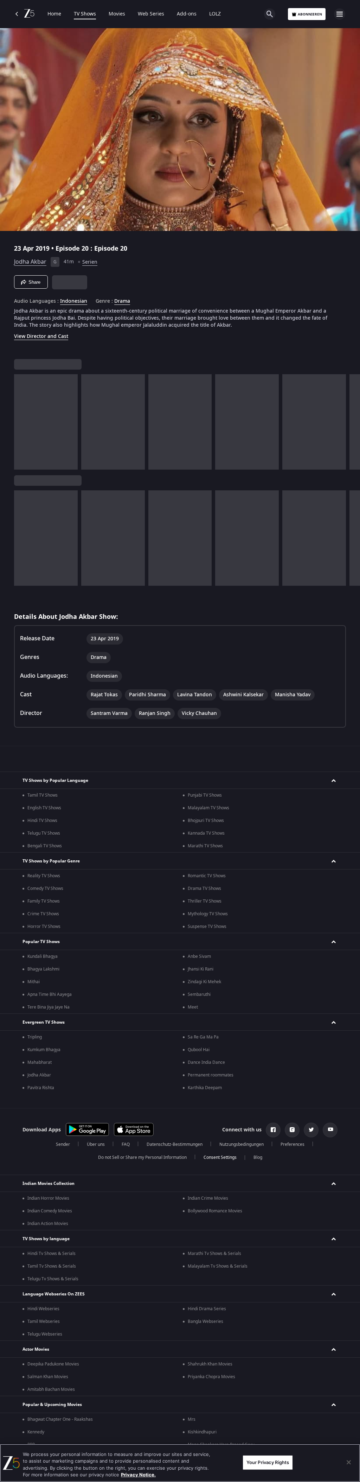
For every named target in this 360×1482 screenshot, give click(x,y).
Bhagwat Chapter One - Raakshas (60, 1419)
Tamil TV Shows (42, 795)
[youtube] (330, 1130)
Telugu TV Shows (43, 833)
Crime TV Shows (43, 914)
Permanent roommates (210, 1075)
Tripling (34, 1037)
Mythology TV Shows (208, 914)
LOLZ (215, 14)
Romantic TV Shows (207, 876)
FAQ (126, 1144)
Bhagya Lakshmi (43, 969)
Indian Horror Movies (48, 1198)
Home (54, 14)
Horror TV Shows (43, 926)
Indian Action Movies (47, 1223)
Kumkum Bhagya (43, 1050)
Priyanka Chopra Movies (211, 1377)
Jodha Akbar (30, 262)
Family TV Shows (43, 901)
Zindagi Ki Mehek (204, 982)
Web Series (151, 14)
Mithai (33, 982)
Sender (63, 1144)
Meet (193, 1007)
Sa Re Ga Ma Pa (203, 1037)
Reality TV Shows (43, 876)
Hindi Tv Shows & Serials (51, 1253)
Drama (122, 301)
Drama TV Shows (204, 888)
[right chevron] (21, 422)
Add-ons (187, 14)
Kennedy (35, 1432)
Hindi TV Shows (42, 820)
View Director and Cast (41, 336)
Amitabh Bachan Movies (51, 1389)
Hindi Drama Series (207, 1309)
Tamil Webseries (43, 1321)
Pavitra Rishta (40, 1088)
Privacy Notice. (138, 1474)
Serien (89, 262)
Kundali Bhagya (42, 956)
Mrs (191, 1419)
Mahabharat (39, 1062)
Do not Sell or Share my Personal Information (142, 1157)
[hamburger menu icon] (339, 14)
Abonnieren (310, 14)
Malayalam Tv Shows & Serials (218, 1266)
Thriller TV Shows (204, 901)
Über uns (96, 1144)
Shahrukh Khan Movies (210, 1364)
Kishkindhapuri (202, 1432)
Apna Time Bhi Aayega (49, 994)
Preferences (292, 1144)
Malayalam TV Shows (208, 808)
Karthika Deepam (205, 1088)
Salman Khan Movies (47, 1377)
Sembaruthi (199, 994)
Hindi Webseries (43, 1309)
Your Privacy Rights (267, 1462)
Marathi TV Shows (205, 846)
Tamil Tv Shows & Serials (51, 1266)
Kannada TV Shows (206, 833)
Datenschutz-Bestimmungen (174, 1144)
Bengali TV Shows (44, 846)
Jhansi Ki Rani (200, 969)
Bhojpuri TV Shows (206, 820)
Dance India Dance (206, 1062)
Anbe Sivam (199, 956)
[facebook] (273, 1130)
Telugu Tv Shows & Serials (52, 1279)
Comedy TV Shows (45, 888)
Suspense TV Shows (207, 926)
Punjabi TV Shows (205, 795)
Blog (257, 1157)
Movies (117, 14)
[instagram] (292, 1130)
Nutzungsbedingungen (241, 1144)
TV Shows (85, 14)
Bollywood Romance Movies (215, 1211)
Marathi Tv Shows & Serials (214, 1253)
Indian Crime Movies (208, 1198)
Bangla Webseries (205, 1321)
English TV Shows (44, 808)
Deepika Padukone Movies (53, 1364)
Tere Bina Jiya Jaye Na (48, 1007)
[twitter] (311, 1130)
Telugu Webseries (44, 1334)
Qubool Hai (199, 1050)
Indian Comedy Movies (49, 1211)
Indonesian (73, 301)
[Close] (348, 1462)
